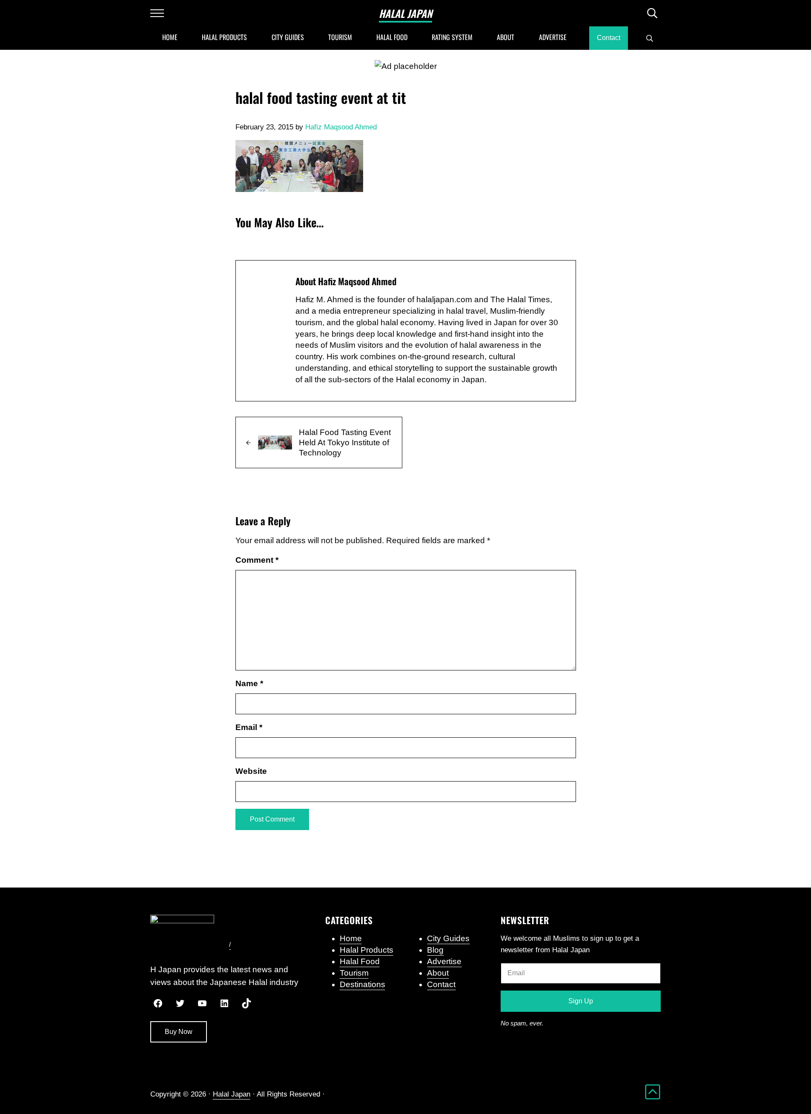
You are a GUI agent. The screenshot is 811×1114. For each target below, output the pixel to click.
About (438, 972)
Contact (441, 984)
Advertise (444, 961)
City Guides (448, 938)
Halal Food (360, 961)
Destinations (362, 984)
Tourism (354, 972)
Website (251, 771)
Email (248, 727)
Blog (435, 949)
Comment (256, 560)
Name (249, 683)
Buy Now (178, 1031)
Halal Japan (405, 13)
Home (351, 938)
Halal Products (366, 949)
